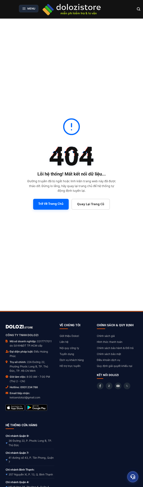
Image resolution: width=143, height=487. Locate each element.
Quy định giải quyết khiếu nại (114, 365)
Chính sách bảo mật (109, 354)
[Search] (138, 9)
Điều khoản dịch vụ (108, 359)
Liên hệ (64, 341)
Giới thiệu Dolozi (69, 335)
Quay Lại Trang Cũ (90, 204)
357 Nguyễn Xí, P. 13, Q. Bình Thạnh (31, 474)
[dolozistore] (71, 9)
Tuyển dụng (67, 354)
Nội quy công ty (69, 348)
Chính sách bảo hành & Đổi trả (115, 348)
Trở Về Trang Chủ (50, 204)
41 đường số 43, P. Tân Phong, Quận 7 (31, 460)
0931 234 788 (29, 387)
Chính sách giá (106, 335)
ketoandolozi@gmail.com (25, 397)
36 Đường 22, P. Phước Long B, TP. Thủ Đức (30, 443)
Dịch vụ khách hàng (72, 359)
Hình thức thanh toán (109, 341)
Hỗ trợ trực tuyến (70, 365)
